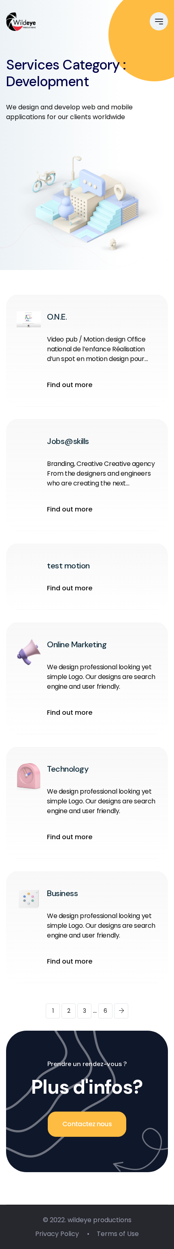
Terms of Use (118, 1233)
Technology (67, 769)
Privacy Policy (57, 1233)
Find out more (69, 384)
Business (62, 893)
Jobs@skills (68, 441)
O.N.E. (57, 316)
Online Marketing (76, 644)
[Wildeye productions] (21, 21)
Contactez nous (87, 1124)
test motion (68, 565)
